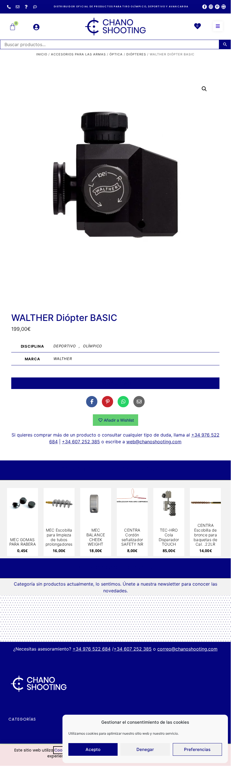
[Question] (26, 6)
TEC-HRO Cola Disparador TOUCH (169, 537)
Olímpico (92, 346)
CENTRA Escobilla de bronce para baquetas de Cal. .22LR (205, 534)
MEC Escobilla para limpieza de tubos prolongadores (59, 537)
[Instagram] (211, 7)
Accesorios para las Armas (78, 54)
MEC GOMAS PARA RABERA (22, 542)
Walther (62, 358)
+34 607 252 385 (81, 441)
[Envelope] (17, 6)
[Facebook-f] (204, 7)
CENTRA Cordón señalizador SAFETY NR (132, 537)
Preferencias (197, 749)
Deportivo (64, 346)
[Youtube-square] (223, 7)
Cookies (62, 750)
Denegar (145, 749)
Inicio (41, 54)
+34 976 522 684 (92, 649)
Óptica (116, 54)
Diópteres (136, 54)
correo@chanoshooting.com (187, 649)
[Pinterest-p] (217, 7)
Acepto (93, 749)
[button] (218, 26)
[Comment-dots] (35, 6)
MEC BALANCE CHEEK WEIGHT (95, 537)
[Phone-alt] (8, 6)
